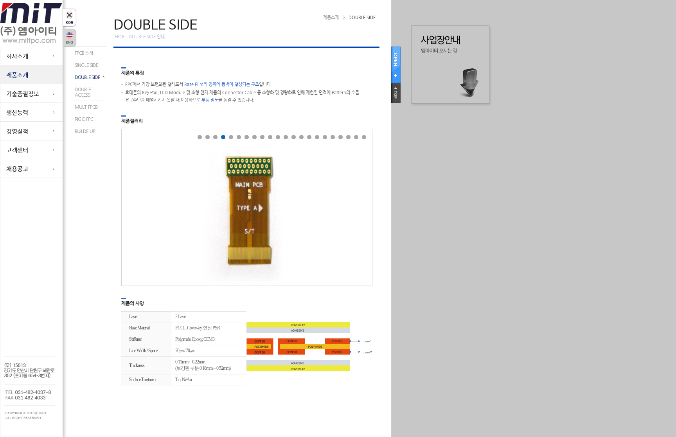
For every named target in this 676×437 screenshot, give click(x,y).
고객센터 (17, 150)
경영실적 (17, 131)
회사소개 (17, 56)
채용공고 (17, 168)
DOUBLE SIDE (87, 77)
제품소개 (17, 75)
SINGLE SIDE (86, 65)
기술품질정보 (22, 93)
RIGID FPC (84, 119)
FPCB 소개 (84, 53)
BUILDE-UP (85, 131)
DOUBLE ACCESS (83, 91)
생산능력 (17, 112)
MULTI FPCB (86, 107)
